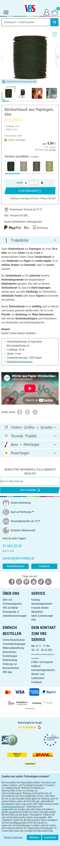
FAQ (33, 619)
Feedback (44, 566)
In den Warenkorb (28, 190)
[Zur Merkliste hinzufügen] (54, 34)
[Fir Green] (10, 166)
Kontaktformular (15, 566)
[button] (5, 57)
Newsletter (37, 611)
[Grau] (23, 166)
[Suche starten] (54, 22)
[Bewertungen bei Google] (30, 725)
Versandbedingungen (14, 644)
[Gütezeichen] (9, 739)
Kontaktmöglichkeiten (43, 670)
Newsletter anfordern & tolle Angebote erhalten (30, 471)
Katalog (35, 599)
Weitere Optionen (13, 837)
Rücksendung (10, 660)
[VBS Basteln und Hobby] (30, 8)
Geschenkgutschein (41, 603)
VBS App (7, 672)
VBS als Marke (10, 607)
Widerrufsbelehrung (13, 648)
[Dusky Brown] (36, 166)
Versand (52, 149)
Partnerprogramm (12, 603)
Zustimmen (50, 837)
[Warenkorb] (55, 12)
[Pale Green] (49, 166)
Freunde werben (40, 607)
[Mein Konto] (47, 12)
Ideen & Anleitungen (42, 615)
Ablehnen (34, 837)
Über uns (7, 599)
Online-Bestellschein (14, 639)
